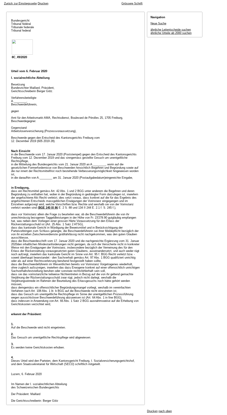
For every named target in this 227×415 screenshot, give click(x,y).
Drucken (43, 3)
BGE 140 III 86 (48, 207)
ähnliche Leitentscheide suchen (171, 29)
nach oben (165, 411)
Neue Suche (158, 23)
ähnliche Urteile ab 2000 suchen (171, 33)
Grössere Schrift (132, 3)
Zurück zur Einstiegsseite (20, 3)
